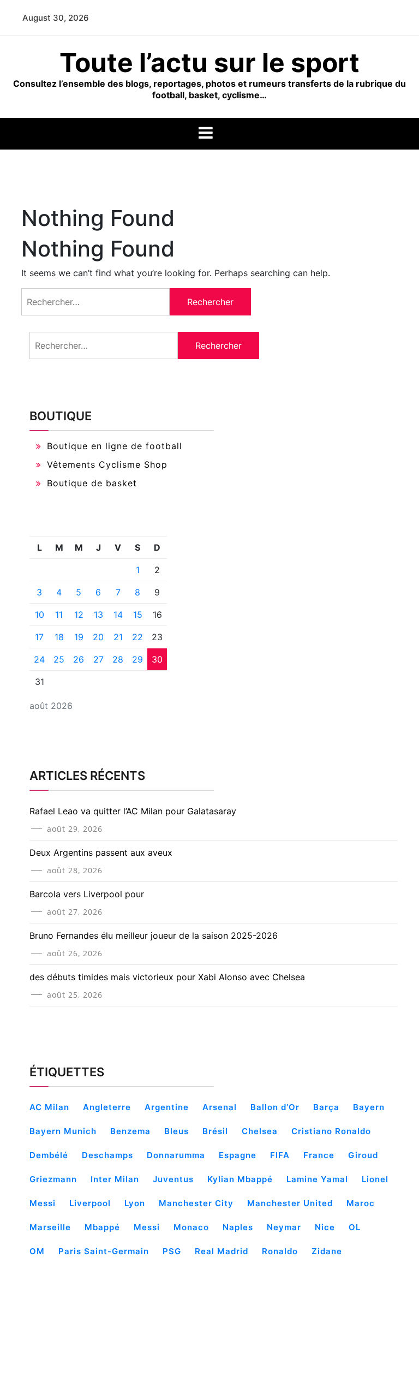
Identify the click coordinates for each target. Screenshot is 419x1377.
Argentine (167, 1107)
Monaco (191, 1227)
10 (39, 614)
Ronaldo (280, 1251)
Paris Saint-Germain (103, 1251)
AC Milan (49, 1107)
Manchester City (196, 1203)
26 (78, 659)
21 (118, 636)
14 (118, 614)
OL (355, 1227)
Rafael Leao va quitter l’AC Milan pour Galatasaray (132, 811)
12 (78, 614)
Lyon (134, 1203)
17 (39, 636)
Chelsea (260, 1131)
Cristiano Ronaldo (331, 1131)
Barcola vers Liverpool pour (86, 894)
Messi (147, 1227)
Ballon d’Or (275, 1107)
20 (98, 636)
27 (98, 659)
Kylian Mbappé (240, 1179)
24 (39, 659)
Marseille (50, 1227)
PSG (172, 1251)
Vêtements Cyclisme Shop (107, 464)
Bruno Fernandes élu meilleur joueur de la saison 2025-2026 (153, 935)
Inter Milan (115, 1179)
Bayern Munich (63, 1131)
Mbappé (102, 1227)
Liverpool (90, 1203)
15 (137, 614)
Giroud (363, 1155)
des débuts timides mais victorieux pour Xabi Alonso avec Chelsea (167, 976)
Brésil (215, 1131)
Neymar (284, 1227)
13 (98, 614)
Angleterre (107, 1107)
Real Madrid (221, 1251)
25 (58, 659)
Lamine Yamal (317, 1179)
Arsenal (219, 1107)
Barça (326, 1107)
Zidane (327, 1251)
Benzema (130, 1131)
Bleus (176, 1131)
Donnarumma (176, 1155)
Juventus (173, 1179)
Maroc (360, 1203)
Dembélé (48, 1155)
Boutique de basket (92, 483)
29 (137, 659)
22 (137, 636)
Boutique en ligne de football (114, 445)
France (318, 1155)
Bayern (369, 1107)
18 (59, 636)
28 (117, 659)
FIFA (280, 1155)
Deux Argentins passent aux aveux (100, 852)
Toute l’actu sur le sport (209, 62)
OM (37, 1251)
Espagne (237, 1155)
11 (59, 614)
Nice (325, 1227)
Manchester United (290, 1203)
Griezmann (53, 1179)
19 (78, 636)
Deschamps (107, 1155)
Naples (238, 1227)
